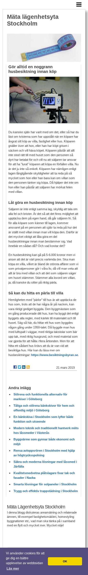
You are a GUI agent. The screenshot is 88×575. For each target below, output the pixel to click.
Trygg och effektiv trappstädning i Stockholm (46, 491)
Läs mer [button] (13, 568)
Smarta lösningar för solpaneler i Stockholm (45, 484)
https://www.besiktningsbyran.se (54, 355)
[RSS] (28, 367)
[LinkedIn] (23, 367)
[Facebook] (15, 367)
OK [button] (65, 561)
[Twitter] (19, 367)
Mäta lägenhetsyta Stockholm (33, 20)
